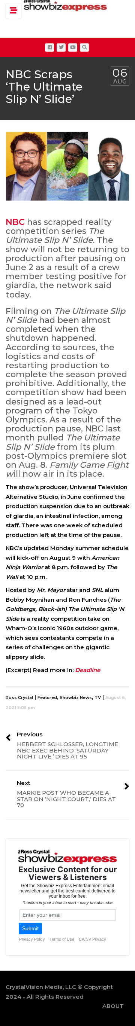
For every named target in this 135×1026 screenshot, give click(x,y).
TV (97, 697)
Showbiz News (76, 697)
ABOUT (113, 1006)
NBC (15, 222)
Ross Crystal (19, 697)
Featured (47, 697)
